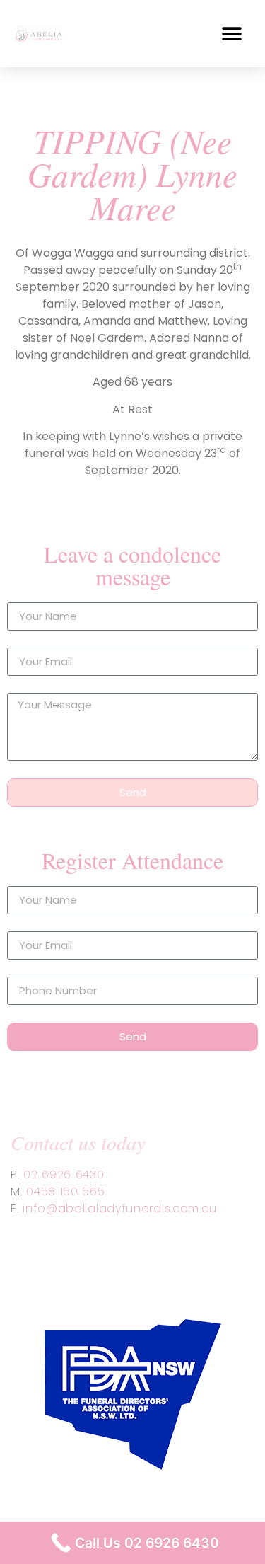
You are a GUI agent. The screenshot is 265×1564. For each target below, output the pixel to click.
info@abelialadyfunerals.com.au (120, 1208)
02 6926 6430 (63, 1174)
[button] (231, 34)
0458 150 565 (65, 1191)
